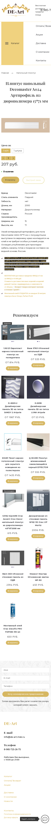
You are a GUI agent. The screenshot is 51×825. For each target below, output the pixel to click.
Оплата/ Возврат (12, 780)
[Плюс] (13, 158)
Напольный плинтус (26, 73)
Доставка (41, 43)
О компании (42, 52)
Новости (8, 801)
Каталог (8, 776)
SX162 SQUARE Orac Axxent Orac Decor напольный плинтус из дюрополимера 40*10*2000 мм (13, 522)
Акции (39, 34)
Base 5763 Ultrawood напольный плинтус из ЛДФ (38, 351)
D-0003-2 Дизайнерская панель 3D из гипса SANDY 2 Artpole (12, 408)
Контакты (41, 60)
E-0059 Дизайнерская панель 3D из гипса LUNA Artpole (38, 408)
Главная (5, 73)
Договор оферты (11, 817)
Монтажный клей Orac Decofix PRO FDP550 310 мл (12, 628)
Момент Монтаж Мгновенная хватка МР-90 (38, 577)
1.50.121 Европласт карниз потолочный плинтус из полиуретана (13, 353)
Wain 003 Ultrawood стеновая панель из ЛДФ (12, 577)
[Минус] (3, 158)
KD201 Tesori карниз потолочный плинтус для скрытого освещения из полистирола (12, 464)
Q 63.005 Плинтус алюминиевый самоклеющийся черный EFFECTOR (38, 462)
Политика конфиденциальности (17, 814)
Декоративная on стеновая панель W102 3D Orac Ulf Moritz (38, 520)
